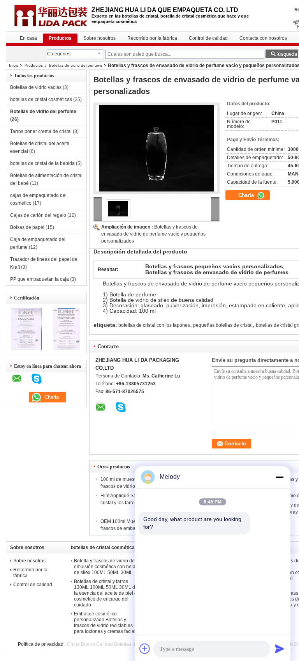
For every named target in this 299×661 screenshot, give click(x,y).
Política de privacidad (40, 644)
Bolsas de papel (27, 227)
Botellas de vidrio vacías (36, 87)
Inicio (13, 65)
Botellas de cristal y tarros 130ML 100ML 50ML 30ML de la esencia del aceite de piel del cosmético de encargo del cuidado (107, 593)
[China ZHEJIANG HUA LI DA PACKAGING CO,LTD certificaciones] (26, 348)
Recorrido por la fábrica (152, 38)
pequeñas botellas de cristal (223, 325)
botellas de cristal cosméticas (41, 99)
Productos (60, 38)
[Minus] (279, 477)
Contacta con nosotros (263, 38)
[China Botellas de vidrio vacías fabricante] (48, 15)
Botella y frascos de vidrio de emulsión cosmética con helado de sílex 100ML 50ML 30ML (107, 566)
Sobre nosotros (99, 38)
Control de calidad (208, 38)
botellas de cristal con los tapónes (154, 325)
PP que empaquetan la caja (39, 279)
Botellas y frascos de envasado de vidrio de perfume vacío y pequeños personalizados (153, 234)
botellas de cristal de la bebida (42, 163)
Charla (246, 195)
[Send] (279, 648)
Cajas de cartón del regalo (38, 215)
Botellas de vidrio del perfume (75, 65)
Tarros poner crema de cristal (41, 131)
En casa (28, 38)
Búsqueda (285, 54)
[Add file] (144, 648)
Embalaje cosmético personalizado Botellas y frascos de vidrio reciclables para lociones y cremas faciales (107, 622)
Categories (58, 54)
